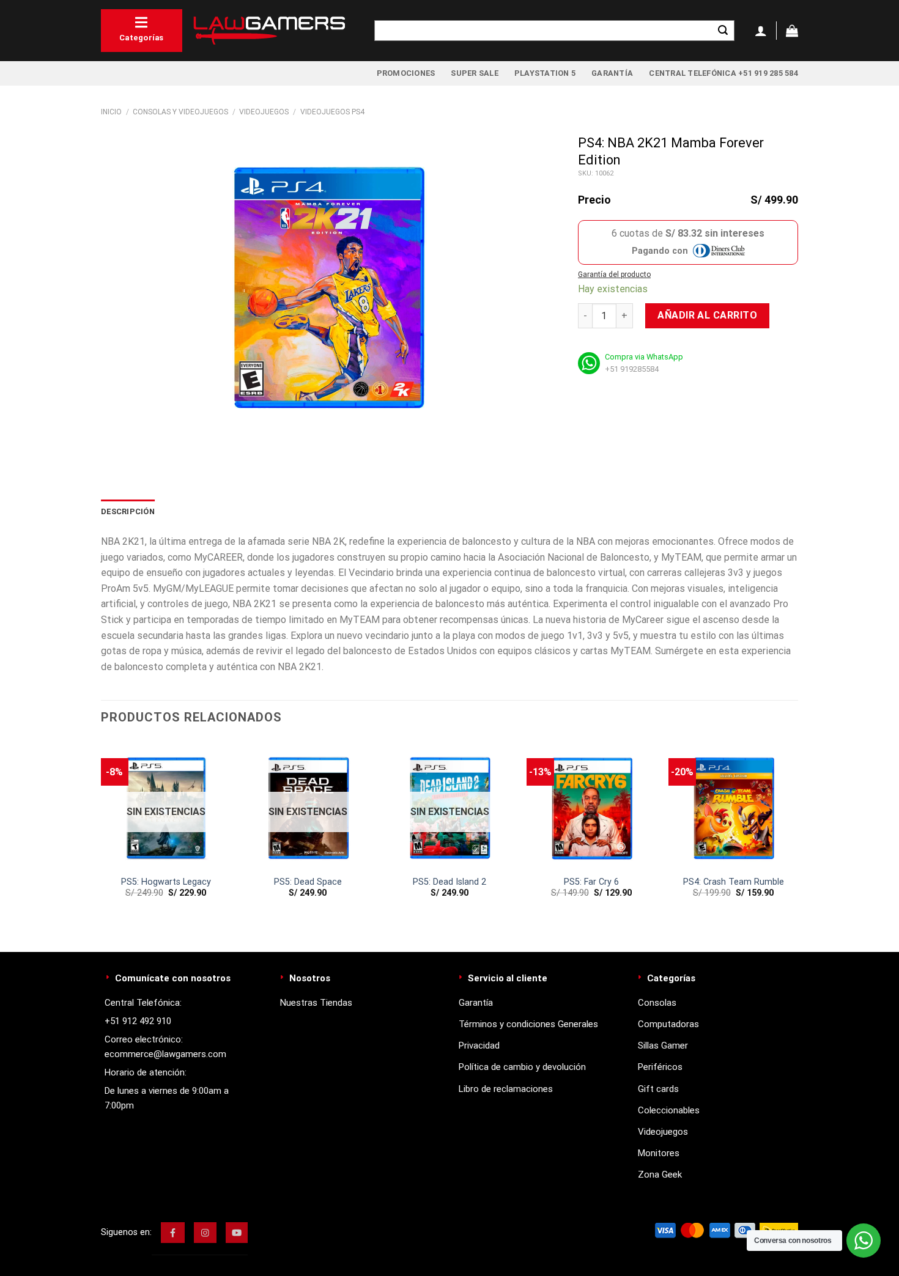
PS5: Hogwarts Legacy (166, 882)
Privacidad (479, 1045)
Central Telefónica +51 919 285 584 (723, 73)
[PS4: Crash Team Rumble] (733, 804)
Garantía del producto (614, 274)
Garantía (612, 73)
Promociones (406, 73)
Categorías (141, 37)
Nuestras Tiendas (316, 1002)
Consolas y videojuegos (180, 112)
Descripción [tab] (128, 511)
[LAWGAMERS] (269, 31)
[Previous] (101, 835)
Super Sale (474, 73)
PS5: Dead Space (308, 882)
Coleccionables (669, 1110)
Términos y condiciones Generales (528, 1024)
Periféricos (660, 1066)
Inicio (111, 112)
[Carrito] (792, 30)
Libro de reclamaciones (506, 1088)
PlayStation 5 (544, 73)
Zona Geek (660, 1174)
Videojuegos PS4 (332, 112)
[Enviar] (722, 30)
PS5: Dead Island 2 (449, 882)
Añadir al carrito (707, 315)
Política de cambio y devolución (522, 1066)
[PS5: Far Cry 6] (591, 804)
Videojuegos (264, 112)
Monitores (658, 1153)
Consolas (657, 1002)
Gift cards (658, 1088)
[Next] (797, 835)
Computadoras (668, 1024)
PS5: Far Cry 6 (591, 882)
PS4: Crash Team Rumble (733, 882)
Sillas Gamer (663, 1045)
